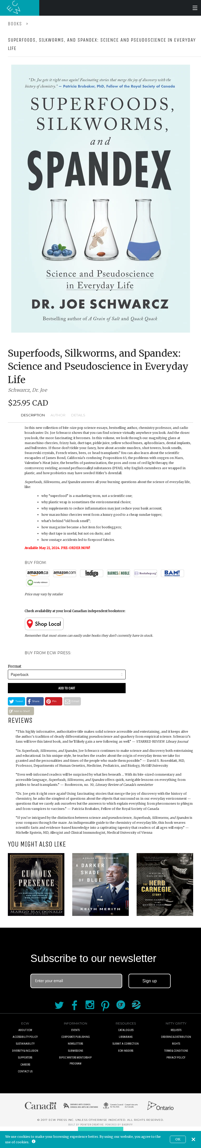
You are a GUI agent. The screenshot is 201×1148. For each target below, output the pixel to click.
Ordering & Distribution (176, 1036)
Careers (25, 1064)
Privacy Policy (175, 1057)
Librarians (125, 1036)
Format (14, 666)
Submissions (75, 1050)
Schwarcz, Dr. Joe (27, 390)
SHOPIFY (127, 1124)
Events (75, 1030)
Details (78, 415)
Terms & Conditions (176, 1050)
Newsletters (75, 1043)
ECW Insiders (125, 1050)
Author (58, 415)
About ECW (25, 1030)
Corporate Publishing (75, 1036)
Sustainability (25, 1043)
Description (33, 415)
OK (177, 1139)
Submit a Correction (126, 1043)
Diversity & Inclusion (25, 1050)
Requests (176, 1030)
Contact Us (25, 1071)
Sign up (149, 981)
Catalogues (125, 1030)
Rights (176, 1043)
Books (15, 24)
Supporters (25, 1057)
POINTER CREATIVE (92, 1124)
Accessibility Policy (25, 1036)
